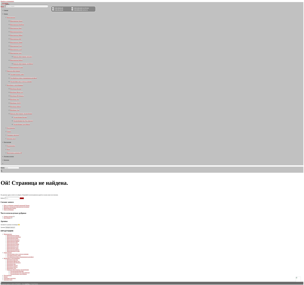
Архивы (3, 227)
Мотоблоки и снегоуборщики (15, 85)
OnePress (27, 284)
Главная (6, 10)
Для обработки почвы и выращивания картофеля (23, 78)
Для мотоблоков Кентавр (20, 117)
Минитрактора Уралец (16, 21)
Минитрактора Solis (15, 39)
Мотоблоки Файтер (15, 106)
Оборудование (8, 252)
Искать (2, 167)
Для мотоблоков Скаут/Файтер (21, 124)
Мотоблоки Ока (14, 99)
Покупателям (7, 142)
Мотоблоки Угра (14, 110)
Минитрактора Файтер (16, 60)
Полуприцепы (11, 128)
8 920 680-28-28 (78, 10)
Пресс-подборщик (9, 209)
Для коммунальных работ (17, 74)
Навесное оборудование (13, 71)
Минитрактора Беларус (16, 31)
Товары (6, 14)
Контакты (6, 160)
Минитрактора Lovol (15, 49)
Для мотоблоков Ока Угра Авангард (23, 120)
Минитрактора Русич (16, 46)
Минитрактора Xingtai (16, 42)
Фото (8, 149)
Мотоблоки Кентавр (15, 88)
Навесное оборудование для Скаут (22, 56)
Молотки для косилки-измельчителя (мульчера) (16, 207)
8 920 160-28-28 (78, 8)
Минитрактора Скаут (16, 53)
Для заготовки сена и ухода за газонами (21, 81)
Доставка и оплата (9, 156)
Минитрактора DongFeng (17, 24)
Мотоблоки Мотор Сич (16, 92)
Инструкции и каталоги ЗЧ (14, 153)
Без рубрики (7, 218)
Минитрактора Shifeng (16, 35)
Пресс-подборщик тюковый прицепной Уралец (16, 205)
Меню (2, 6)
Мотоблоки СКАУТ (15, 103)
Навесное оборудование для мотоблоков (21, 113)
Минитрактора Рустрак (16, 67)
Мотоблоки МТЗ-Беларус (17, 96)
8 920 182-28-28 (59, 10)
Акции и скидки (8, 216)
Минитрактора (11, 17)
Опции (9, 131)
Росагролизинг (11, 145)
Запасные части (11, 138)
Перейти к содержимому (7, 1)
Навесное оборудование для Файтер (23, 63)
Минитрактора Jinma (15, 28)
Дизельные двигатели (13, 135)
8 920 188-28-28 (59, 8)
